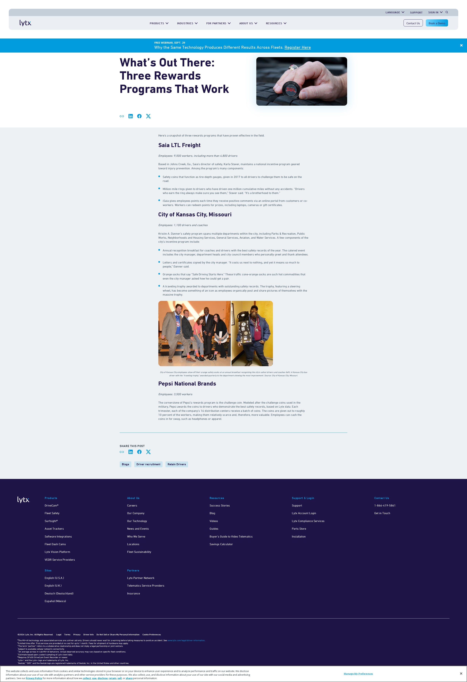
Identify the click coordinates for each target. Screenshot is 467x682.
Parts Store (299, 528)
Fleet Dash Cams (55, 544)
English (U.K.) (53, 585)
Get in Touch (382, 513)
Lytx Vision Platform (57, 551)
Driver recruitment (148, 464)
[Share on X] (148, 116)
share (129, 678)
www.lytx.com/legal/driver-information (186, 640)
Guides (214, 528)
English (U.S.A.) (54, 577)
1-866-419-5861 (385, 505)
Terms (67, 634)
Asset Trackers (54, 528)
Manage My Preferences (358, 673)
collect (87, 678)
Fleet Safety (52, 513)
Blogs (125, 464)
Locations (133, 544)
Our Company (135, 513)
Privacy (76, 634)
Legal (58, 634)
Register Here (298, 47)
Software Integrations (58, 536)
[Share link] (122, 116)
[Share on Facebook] (139, 116)
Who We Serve (136, 536)
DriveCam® (51, 505)
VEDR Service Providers (60, 559)
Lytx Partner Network (140, 577)
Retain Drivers (177, 464)
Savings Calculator (221, 544)
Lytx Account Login (304, 513)
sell (119, 678)
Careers (132, 505)
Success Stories (220, 505)
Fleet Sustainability (139, 551)
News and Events (138, 528)
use (94, 678)
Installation (299, 536)
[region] (233, 674)
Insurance (133, 593)
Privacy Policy (34, 678)
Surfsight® (51, 521)
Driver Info (88, 634)
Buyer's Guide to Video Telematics (231, 536)
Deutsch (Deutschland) (59, 593)
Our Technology (137, 521)
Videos (214, 521)
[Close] (461, 673)
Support (416, 12)
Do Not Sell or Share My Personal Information (118, 634)
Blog (212, 513)
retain (112, 678)
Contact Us (413, 23)
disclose (103, 678)
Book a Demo (437, 23)
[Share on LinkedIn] (130, 116)
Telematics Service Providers (145, 585)
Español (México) (55, 601)
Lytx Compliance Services (308, 521)
